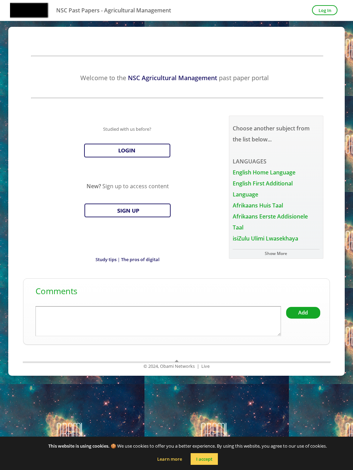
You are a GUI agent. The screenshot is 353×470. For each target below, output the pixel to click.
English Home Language (264, 172)
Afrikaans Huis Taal (258, 205)
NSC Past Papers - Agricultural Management (113, 10)
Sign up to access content (128, 186)
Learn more (169, 459)
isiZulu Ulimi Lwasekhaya (265, 238)
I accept (204, 459)
